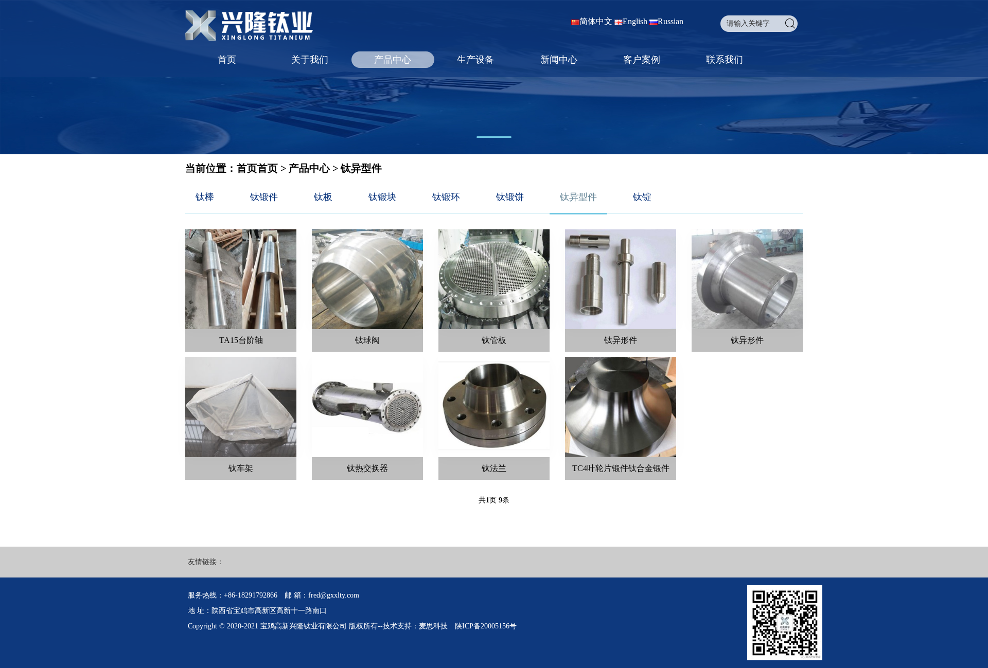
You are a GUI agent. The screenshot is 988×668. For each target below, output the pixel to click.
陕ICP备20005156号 (486, 626)
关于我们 (309, 60)
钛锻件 (264, 197)
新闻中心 (558, 60)
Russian (670, 21)
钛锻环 (446, 197)
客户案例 (641, 60)
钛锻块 (382, 197)
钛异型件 (361, 168)
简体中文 (595, 21)
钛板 (323, 197)
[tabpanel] (494, 77)
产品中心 (392, 60)
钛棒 (205, 197)
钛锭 (642, 197)
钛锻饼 (510, 197)
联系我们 (724, 60)
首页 (227, 60)
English (635, 21)
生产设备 (475, 60)
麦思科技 (433, 626)
